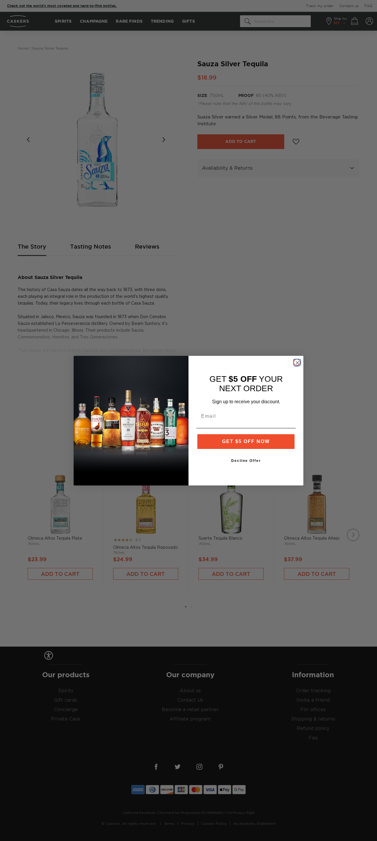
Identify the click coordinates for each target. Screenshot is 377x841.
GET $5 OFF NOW (246, 441)
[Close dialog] (296, 362)
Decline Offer (246, 461)
